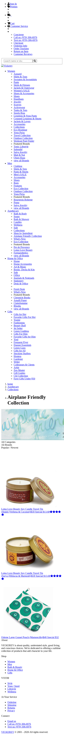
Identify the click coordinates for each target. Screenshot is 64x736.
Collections (19, 127)
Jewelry (17, 102)
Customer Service (19, 26)
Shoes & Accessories (24, 93)
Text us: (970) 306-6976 (25, 40)
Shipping (11, 705)
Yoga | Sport (13, 686)
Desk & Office (21, 283)
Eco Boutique (20, 129)
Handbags (19, 99)
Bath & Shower (21, 219)
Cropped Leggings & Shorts (27, 118)
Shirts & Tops (20, 76)
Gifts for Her (20, 314)
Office (17, 275)
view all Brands (21, 160)
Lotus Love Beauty (23, 250)
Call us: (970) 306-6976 (25, 37)
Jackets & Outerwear (24, 88)
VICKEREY (7, 732)
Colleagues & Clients (24, 364)
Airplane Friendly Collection (28, 236)
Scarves (17, 104)
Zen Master (19, 370)
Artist (16, 367)
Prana (16, 202)
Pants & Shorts (21, 171)
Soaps (17, 216)
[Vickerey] (7, 65)
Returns (11, 707)
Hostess (17, 356)
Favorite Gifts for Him (25, 336)
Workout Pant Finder (24, 141)
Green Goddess (21, 331)
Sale (16, 227)
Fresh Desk (19, 289)
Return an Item (21, 51)
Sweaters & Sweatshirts (25, 79)
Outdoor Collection (23, 138)
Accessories (19, 124)
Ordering (11, 702)
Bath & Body (20, 213)
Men (9, 163)
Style (9, 683)
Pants (16, 82)
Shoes (17, 96)
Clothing (18, 166)
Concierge (19, 34)
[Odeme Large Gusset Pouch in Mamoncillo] (28, 634)
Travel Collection (22, 135)
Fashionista (19, 322)
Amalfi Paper (20, 300)
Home (17, 261)
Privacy (11, 710)
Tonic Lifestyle (21, 146)
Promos (13, 6)
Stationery (19, 280)
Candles (18, 222)
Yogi (16, 339)
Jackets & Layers (22, 121)
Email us (11, 721)
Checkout (18, 43)
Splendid (18, 149)
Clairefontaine (20, 303)
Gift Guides (19, 373)
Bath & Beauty (14, 667)
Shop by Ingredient (23, 233)
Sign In (13, 3)
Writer (17, 362)
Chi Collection (21, 376)
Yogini (17, 320)
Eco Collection (21, 188)
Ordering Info (20, 45)
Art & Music (20, 266)
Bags (16, 183)
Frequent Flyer (21, 342)
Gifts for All (19, 350)
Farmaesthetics (21, 252)
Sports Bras (19, 113)
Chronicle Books (22, 297)
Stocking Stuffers (22, 353)
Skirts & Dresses (22, 85)
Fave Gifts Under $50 (24, 378)
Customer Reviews (23, 54)
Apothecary (13, 211)
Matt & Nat (19, 155)
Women (11, 71)
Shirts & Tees (20, 169)
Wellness (18, 225)
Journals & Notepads (24, 278)
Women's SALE (22, 90)
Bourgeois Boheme (23, 199)
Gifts (9, 311)
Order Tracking (21, 48)
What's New (20, 239)
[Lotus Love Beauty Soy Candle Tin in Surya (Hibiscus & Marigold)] (28, 570)
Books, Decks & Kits (24, 269)
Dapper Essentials (22, 345)
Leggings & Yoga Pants (25, 115)
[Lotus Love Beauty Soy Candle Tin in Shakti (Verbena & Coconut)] (28, 506)
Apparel (18, 74)
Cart (12, 23)
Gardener (18, 359)
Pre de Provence (22, 247)
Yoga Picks (19, 132)
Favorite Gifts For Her (25, 317)
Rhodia (17, 306)
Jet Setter (18, 328)
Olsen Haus (19, 157)
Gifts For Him (20, 334)
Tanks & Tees (20, 110)
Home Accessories (23, 264)
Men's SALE (20, 174)
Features (18, 185)
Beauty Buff (20, 325)
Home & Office (15, 258)
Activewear (19, 107)
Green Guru (19, 348)
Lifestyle (11, 689)
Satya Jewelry (20, 152)
